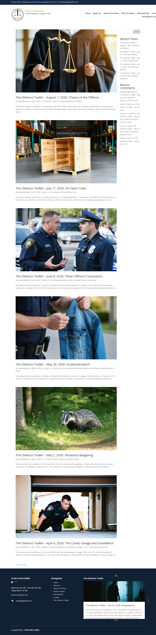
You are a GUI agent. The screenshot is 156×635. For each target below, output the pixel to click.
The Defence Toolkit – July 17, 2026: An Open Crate (51, 188)
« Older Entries (21, 564)
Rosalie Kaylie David (127, 92)
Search (136, 32)
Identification (95, 368)
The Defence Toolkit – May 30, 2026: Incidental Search (53, 364)
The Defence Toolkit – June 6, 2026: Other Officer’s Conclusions (59, 276)
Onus (75, 192)
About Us (97, 13)
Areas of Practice (111, 13)
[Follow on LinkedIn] (143, 2)
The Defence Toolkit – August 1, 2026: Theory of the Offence (57, 97)
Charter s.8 (56, 101)
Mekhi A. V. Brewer (127, 114)
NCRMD (78, 101)
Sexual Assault (73, 459)
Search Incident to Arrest (78, 280)
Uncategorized (94, 547)
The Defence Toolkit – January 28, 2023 (129, 141)
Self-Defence (71, 547)
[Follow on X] (139, 2)
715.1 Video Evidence (50, 459)
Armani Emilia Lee (126, 104)
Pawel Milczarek (24, 101)
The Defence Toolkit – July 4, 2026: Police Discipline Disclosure (130, 76)
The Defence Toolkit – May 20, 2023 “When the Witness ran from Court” (130, 98)
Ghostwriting (143, 13)
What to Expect (128, 13)
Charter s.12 (47, 368)
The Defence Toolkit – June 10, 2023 (130, 107)
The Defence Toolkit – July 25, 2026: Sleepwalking (110, 605)
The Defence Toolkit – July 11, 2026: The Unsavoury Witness (130, 67)
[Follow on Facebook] (135, 2)
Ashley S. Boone (126, 138)
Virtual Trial (92, 280)
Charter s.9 (46, 280)
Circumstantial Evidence (59, 280)
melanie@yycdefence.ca (69, 2)
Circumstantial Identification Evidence (76, 368)
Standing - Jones (83, 547)
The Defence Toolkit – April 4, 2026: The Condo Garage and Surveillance (65, 543)
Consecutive (55, 192)
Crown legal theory (68, 101)
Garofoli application (58, 547)
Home (87, 13)
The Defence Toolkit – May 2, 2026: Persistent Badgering (54, 455)
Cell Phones (46, 101)
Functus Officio (66, 192)
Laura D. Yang (125, 126)
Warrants (104, 547)
